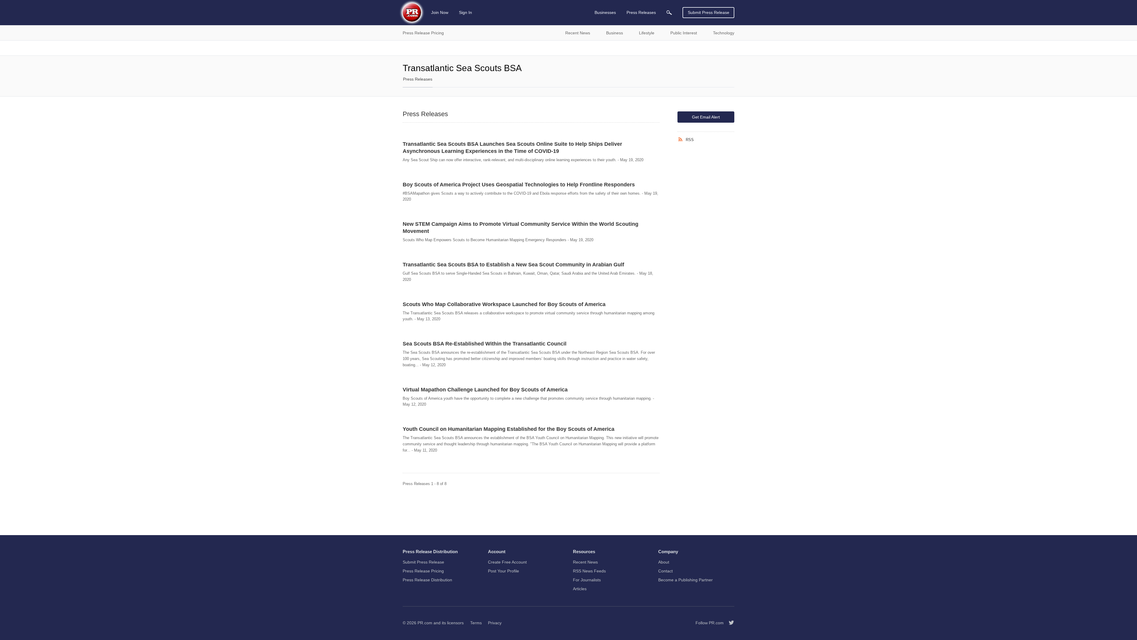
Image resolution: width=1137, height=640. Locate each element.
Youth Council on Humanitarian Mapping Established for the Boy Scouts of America (508, 429)
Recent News (585, 562)
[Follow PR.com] (729, 623)
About (663, 562)
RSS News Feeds (589, 571)
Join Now (439, 12)
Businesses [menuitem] (605, 12)
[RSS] (681, 139)
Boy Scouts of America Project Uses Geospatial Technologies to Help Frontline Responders (519, 185)
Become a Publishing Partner (685, 579)
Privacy (495, 623)
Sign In (465, 12)
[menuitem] (669, 12)
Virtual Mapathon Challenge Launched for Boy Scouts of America (485, 390)
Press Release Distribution (427, 579)
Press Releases (417, 79)
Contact (665, 571)
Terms (476, 623)
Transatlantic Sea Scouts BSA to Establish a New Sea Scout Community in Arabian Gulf (513, 265)
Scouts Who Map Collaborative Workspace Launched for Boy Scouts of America (504, 304)
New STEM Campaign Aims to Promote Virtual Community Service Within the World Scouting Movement (520, 227)
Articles (580, 588)
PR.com (424, 622)
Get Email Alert (706, 117)
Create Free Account (507, 562)
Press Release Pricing (423, 571)
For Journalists (587, 579)
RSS (690, 140)
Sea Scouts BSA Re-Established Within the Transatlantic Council (484, 344)
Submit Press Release (708, 12)
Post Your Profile (503, 571)
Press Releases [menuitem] (641, 12)
